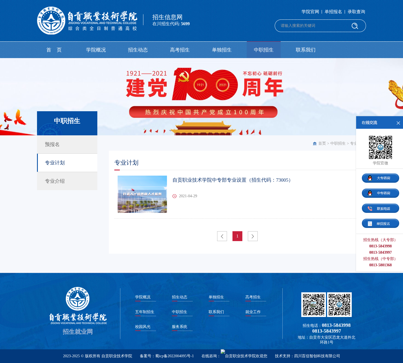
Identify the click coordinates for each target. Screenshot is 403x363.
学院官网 (310, 11)
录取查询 (356, 11)
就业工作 (253, 312)
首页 (322, 143)
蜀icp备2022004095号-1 (174, 356)
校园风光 (143, 327)
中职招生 (264, 50)
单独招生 (222, 50)
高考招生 (180, 50)
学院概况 (96, 50)
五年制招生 (144, 312)
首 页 (54, 50)
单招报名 (333, 11)
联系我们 (306, 50)
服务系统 (179, 327)
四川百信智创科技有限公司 (317, 356)
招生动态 (138, 50)
